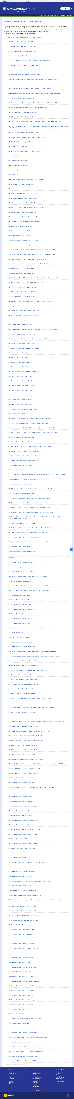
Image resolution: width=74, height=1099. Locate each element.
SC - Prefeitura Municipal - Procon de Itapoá (19, 876)
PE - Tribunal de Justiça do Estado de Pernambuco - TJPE (23, 523)
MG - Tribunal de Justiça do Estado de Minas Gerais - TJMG (23, 315)
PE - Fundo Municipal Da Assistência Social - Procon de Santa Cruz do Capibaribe (29, 528)
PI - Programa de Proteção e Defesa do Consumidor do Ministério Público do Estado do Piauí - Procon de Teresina (37, 567)
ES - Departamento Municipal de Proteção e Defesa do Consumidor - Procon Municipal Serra (32, 249)
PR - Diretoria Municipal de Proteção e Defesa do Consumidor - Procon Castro (28, 585)
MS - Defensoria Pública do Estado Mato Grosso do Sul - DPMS (24, 456)
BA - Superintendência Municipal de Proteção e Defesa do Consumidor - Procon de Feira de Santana (34, 93)
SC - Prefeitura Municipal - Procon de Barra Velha (21, 871)
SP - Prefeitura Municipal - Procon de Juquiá (19, 962)
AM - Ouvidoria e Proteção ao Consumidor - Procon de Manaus (24, 70)
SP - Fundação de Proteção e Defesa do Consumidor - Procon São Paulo (27, 1046)
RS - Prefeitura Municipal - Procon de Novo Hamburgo (22, 806)
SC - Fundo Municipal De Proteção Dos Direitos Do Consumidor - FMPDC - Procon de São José (33, 867)
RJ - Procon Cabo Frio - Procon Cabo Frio (19, 703)
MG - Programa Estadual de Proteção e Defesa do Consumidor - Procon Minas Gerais (30, 306)
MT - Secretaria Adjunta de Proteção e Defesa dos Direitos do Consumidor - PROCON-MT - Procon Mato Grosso (37, 474)
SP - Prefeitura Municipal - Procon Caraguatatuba (21, 934)
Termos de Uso (59, 1072)
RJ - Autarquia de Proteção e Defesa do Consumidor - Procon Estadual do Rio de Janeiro (31, 717)
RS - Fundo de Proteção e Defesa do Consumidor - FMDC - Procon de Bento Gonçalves (31, 787)
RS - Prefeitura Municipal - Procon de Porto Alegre (21, 810)
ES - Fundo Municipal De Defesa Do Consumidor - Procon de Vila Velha (27, 259)
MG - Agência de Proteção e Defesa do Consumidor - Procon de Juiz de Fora (28, 423)
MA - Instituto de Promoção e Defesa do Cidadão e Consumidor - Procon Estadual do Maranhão (32, 301)
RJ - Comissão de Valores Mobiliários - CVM (19, 674)
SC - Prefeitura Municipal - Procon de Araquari (20, 857)
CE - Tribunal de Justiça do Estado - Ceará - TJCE (21, 116)
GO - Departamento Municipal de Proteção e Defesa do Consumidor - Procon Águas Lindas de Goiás (34, 277)
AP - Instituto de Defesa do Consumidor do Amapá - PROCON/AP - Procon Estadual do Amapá (32, 79)
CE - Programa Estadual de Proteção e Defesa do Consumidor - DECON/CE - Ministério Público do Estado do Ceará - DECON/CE (38, 127)
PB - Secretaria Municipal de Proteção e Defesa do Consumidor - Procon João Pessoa (30, 512)
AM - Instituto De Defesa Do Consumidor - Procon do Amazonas (24, 74)
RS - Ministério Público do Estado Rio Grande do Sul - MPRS (24, 773)
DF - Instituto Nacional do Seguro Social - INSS (20, 235)
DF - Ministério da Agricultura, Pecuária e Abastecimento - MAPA (25, 151)
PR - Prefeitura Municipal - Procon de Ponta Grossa (21, 646)
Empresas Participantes (59, 15)
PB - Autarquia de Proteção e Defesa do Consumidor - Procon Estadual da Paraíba (29, 507)
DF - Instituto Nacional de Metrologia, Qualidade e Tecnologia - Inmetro (26, 137)
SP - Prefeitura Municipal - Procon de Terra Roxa (20, 995)
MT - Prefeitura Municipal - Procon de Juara (19, 470)
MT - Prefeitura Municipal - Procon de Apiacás (20, 484)
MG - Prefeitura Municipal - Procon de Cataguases (21, 376)
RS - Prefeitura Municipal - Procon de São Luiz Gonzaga (22, 834)
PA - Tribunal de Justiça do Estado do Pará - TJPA (21, 493)
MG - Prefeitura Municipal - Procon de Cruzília (20, 390)
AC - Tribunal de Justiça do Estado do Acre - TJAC (21, 41)
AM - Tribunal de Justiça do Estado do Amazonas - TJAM (23, 65)
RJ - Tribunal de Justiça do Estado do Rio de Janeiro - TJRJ (23, 684)
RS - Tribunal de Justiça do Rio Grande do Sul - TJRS (22, 848)
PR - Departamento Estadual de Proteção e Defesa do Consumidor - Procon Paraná (29, 670)
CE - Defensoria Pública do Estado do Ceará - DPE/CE (22, 112)
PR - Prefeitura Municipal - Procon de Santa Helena (21, 623)
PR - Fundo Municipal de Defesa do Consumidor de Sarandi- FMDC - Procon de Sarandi (31, 628)
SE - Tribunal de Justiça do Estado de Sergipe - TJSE (22, 906)
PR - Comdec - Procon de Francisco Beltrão (19, 581)
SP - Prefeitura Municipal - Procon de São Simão (20, 985)
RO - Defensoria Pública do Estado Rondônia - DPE (21, 754)
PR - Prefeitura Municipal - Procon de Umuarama (21, 599)
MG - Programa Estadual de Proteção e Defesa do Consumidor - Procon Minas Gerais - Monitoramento (34, 427)
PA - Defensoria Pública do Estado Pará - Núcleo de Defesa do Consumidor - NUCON (30, 488)
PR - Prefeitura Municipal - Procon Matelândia (20, 604)
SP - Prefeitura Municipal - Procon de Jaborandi (20, 957)
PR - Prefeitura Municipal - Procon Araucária (19, 595)
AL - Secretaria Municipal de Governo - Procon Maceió (22, 51)
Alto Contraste (67, 3)
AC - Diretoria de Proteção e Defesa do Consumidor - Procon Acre (25, 37)
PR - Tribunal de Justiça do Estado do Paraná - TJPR (22, 642)
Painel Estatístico (13, 1073)
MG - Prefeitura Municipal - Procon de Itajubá (19, 399)
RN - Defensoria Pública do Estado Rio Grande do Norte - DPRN (25, 735)
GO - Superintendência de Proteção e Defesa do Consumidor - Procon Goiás (28, 282)
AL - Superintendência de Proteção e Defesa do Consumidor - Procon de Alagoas (29, 60)
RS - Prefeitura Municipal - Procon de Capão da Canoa (22, 843)
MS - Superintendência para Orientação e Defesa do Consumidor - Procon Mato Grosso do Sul (32, 432)
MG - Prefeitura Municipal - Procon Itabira (19, 367)
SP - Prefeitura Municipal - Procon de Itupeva (20, 953)
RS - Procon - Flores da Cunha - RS (17, 839)
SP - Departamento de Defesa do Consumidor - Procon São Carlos (25, 1051)
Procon (13, 1064)
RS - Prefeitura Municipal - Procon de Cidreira (20, 792)
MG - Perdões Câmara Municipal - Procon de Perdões (22, 334)
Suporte (11, 1083)
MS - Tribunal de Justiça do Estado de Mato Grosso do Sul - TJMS (25, 451)
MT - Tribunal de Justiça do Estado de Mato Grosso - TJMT (23, 460)
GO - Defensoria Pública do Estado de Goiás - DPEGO (22, 287)
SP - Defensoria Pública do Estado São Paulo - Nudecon (23, 920)
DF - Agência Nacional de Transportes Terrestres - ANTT (22, 217)
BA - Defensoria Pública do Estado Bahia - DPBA (21, 84)
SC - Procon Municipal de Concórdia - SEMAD (20, 885)
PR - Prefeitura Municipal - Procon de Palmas (20, 618)
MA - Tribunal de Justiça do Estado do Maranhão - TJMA (22, 292)
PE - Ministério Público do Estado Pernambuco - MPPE (22, 551)
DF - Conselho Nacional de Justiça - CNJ (19, 142)
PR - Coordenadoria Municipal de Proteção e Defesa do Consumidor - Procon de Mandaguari (32, 651)
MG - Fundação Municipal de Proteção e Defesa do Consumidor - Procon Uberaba (29, 320)
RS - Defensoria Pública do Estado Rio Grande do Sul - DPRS (24, 768)
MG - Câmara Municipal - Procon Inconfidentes (20, 362)
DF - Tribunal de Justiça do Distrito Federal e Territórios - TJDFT (24, 193)
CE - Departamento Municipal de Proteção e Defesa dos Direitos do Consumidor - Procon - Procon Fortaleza (36, 121)
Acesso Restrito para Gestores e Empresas (14, 1081)
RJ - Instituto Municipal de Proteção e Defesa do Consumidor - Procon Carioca (28, 731)
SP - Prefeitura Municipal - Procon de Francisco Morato (22, 1032)
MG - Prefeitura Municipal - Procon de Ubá (19, 413)
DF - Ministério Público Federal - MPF (18, 160)
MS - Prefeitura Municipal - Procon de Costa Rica (21, 437)
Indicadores (69, 15)
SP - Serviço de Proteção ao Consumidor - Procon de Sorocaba (24, 1018)
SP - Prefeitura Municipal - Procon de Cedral (19, 939)
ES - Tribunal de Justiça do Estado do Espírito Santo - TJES (23, 245)
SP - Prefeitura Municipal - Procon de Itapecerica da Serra (23, 948)
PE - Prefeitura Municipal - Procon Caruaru (19, 546)
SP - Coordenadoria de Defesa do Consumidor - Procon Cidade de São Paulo (28, 1037)
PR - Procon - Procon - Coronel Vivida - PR (19, 637)
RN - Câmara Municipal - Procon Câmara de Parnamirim (22, 745)
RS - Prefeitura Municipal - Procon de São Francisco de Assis (24, 829)
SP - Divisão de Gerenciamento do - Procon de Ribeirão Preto (24, 915)
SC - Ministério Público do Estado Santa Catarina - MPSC (23, 890)
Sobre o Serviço (49, 15)
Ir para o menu (14, 3)
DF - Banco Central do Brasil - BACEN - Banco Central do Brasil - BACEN (27, 207)
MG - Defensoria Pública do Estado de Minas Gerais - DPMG (24, 310)
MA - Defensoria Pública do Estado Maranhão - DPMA (22, 296)
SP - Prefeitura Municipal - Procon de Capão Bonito (21, 925)
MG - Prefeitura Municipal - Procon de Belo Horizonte (22, 371)
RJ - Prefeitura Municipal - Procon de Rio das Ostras (21, 689)
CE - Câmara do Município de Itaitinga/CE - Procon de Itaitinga (24, 132)
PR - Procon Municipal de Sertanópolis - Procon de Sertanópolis (24, 660)
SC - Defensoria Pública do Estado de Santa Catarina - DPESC (24, 895)
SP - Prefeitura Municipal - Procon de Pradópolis (20, 971)
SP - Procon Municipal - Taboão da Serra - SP (20, 1023)
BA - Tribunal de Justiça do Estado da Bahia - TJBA (21, 98)
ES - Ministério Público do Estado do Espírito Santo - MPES (23, 240)
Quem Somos (36, 1087)
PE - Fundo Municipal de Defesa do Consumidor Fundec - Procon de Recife (27, 532)
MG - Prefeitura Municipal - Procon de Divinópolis (21, 395)
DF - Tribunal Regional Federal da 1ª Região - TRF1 (21, 170)
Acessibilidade (59, 3)
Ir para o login (20, 3)
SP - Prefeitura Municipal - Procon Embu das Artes (21, 929)
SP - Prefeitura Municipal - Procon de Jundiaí (20, 1042)
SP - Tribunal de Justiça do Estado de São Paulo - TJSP (22, 910)
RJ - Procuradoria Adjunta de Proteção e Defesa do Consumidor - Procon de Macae (29, 698)
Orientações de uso (60, 1076)
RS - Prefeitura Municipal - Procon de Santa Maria (21, 824)
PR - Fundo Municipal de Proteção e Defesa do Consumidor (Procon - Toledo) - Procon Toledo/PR (33, 656)
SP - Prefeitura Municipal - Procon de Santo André (21, 976)
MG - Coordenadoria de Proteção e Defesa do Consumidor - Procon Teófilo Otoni (29, 338)
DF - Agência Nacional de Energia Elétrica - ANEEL (21, 202)
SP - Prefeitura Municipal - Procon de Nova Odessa (21, 1004)
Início (42, 15)
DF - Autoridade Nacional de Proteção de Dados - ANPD (22, 212)
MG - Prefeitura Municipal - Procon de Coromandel (21, 385)
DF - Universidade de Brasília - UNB (17, 146)
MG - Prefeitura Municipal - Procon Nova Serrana (21, 404)
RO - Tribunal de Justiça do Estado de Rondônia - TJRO (22, 749)
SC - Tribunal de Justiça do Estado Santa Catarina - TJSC (23, 853)
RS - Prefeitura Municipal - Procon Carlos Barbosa (21, 778)
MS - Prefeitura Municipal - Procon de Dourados (20, 441)
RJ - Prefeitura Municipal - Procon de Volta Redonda (21, 693)
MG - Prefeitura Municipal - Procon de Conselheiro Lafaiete (23, 381)
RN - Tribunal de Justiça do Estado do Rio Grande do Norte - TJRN (25, 740)
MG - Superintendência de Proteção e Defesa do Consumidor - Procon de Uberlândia (30, 418)
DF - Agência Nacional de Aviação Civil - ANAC (20, 226)
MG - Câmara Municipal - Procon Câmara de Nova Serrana (23, 348)
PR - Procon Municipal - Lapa (16, 632)
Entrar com (65, 8)
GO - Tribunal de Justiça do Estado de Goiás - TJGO (21, 273)
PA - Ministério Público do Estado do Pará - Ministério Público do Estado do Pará (29, 498)
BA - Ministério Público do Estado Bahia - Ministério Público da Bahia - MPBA (28, 107)
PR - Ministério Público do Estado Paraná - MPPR (21, 571)
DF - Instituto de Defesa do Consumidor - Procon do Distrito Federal (25, 179)
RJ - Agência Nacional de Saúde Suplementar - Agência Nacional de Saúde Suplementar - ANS (33, 707)
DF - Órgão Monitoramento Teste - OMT (18, 165)
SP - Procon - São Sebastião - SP (17, 1028)
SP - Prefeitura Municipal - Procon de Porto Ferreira (21, 1009)
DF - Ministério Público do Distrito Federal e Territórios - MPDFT (24, 156)
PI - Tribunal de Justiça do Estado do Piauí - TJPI (21, 562)
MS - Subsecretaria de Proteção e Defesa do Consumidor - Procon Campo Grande (29, 446)
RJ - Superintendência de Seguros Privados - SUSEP (22, 712)
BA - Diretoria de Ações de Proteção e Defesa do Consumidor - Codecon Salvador (29, 88)
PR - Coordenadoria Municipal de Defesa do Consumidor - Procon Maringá (27, 576)
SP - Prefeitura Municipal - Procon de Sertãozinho (21, 990)
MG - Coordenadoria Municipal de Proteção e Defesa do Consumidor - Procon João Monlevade (32, 329)
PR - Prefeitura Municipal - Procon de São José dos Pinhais (23, 665)
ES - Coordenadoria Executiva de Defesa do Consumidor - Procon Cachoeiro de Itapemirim (31, 254)
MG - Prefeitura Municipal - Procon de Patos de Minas (22, 409)
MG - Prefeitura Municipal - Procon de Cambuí (20, 324)
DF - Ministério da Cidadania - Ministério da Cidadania (22, 198)
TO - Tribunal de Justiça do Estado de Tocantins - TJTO (22, 1056)
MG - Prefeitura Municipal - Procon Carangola (20, 352)
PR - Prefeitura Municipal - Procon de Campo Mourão (22, 609)
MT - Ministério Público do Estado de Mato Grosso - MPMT (23, 479)
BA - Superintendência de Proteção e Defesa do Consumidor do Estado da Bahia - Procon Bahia (33, 102)
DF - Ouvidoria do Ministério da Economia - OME (20, 184)
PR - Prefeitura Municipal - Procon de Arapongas (20, 614)
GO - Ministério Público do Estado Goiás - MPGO (21, 268)
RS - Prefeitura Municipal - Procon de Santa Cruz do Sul (22, 820)
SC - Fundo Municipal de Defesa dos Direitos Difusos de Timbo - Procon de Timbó (29, 881)
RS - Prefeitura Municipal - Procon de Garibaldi (20, 796)
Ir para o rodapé (27, 3)
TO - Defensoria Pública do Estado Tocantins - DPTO (22, 1060)
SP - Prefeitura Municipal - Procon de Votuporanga (21, 1000)
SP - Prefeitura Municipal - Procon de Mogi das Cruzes (22, 967)
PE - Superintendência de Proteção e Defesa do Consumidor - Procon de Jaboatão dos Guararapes (33, 542)
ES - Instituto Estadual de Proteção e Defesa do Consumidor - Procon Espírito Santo (30, 263)
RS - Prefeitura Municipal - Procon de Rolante (20, 815)
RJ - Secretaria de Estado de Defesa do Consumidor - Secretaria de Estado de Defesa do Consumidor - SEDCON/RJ (38, 721)
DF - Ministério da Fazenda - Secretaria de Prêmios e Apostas (24, 221)
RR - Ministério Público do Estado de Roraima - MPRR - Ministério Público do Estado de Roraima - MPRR (35, 763)
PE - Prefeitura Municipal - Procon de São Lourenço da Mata (23, 537)
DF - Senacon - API (13, 174)
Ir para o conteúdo (6, 3)
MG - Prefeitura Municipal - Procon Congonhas (20, 357)
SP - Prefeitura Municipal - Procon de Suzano (20, 1014)
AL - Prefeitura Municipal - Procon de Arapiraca (20, 56)
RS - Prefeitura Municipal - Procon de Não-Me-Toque (21, 801)
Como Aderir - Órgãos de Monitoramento (36, 1085)
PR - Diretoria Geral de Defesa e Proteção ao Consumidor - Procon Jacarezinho (28, 590)
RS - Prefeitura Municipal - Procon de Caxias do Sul (21, 782)
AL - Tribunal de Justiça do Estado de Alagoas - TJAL (22, 46)
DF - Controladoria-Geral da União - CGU (19, 231)
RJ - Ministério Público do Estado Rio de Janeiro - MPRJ (22, 679)
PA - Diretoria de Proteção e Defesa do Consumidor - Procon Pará (25, 502)
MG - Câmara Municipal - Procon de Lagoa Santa (21, 343)
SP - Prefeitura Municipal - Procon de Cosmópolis (21, 943)
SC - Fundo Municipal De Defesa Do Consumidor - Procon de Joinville (26, 862)
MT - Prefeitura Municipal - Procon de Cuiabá (20, 465)
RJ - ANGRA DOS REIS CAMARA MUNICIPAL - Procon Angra (24, 726)
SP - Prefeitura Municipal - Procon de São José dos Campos (23, 981)
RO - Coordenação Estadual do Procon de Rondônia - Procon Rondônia (26, 759)
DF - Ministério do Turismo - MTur (17, 188)
